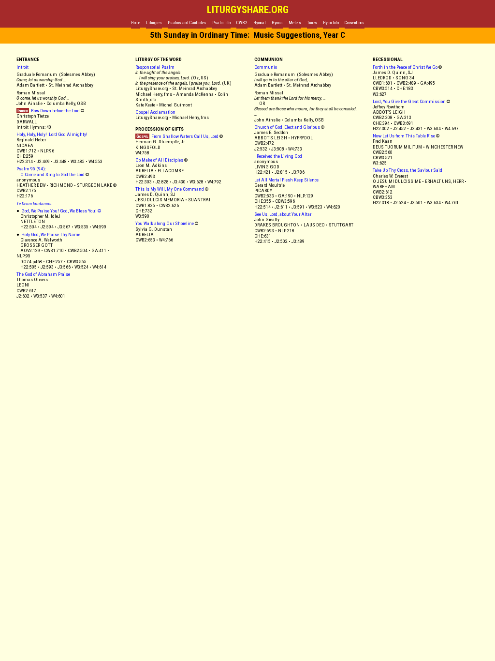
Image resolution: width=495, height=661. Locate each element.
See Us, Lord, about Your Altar (282, 214)
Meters (295, 22)
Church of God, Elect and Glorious (287, 127)
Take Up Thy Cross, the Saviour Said (407, 170)
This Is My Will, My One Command (169, 189)
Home (135, 22)
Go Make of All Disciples (159, 160)
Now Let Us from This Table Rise (404, 135)
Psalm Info (221, 22)
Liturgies (154, 22)
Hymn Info (331, 22)
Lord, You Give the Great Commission (409, 101)
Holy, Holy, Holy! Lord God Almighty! (51, 134)
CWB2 (242, 22)
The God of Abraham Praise (43, 274)
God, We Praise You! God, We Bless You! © (61, 210)
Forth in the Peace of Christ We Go (405, 67)
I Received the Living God (278, 156)
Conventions (354, 22)
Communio (266, 67)
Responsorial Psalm (155, 67)
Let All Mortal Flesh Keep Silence (286, 179)
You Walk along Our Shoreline (164, 223)
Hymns (277, 22)
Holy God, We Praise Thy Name (50, 234)
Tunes (312, 22)
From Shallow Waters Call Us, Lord (176, 136)
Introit (22, 67)
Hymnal (259, 22)
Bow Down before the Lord (48, 110)
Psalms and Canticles (187, 22)
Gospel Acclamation (155, 112)
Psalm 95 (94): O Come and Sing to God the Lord (50, 171)
